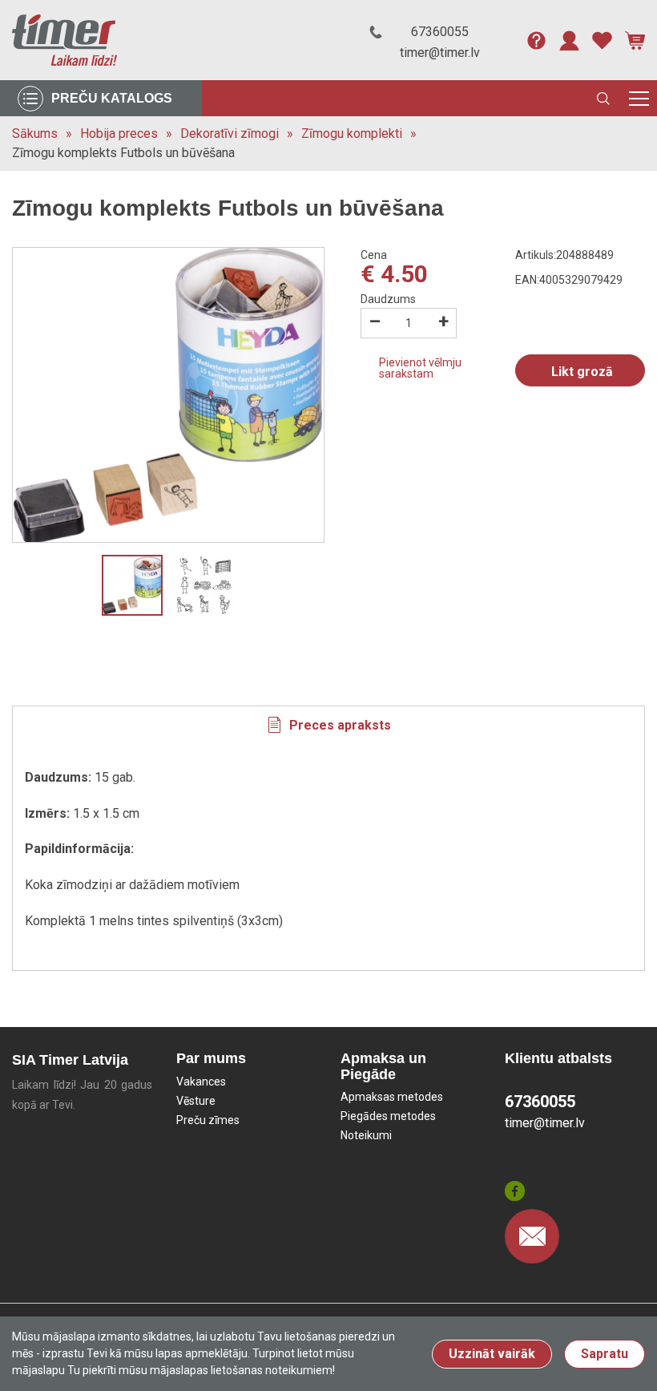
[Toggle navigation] (639, 98)
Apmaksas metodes (392, 1096)
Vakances (201, 1081)
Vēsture (196, 1100)
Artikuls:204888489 (564, 255)
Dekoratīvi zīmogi (229, 133)
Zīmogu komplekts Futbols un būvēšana (123, 152)
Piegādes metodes (388, 1116)
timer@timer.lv (440, 52)
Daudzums (388, 299)
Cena (374, 255)
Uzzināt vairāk (492, 1353)
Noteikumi (366, 1135)
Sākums (35, 133)
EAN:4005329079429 (569, 279)
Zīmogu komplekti (351, 133)
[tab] (328, 724)
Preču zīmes (208, 1120)
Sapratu (604, 1353)
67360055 (440, 31)
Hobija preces (119, 133)
